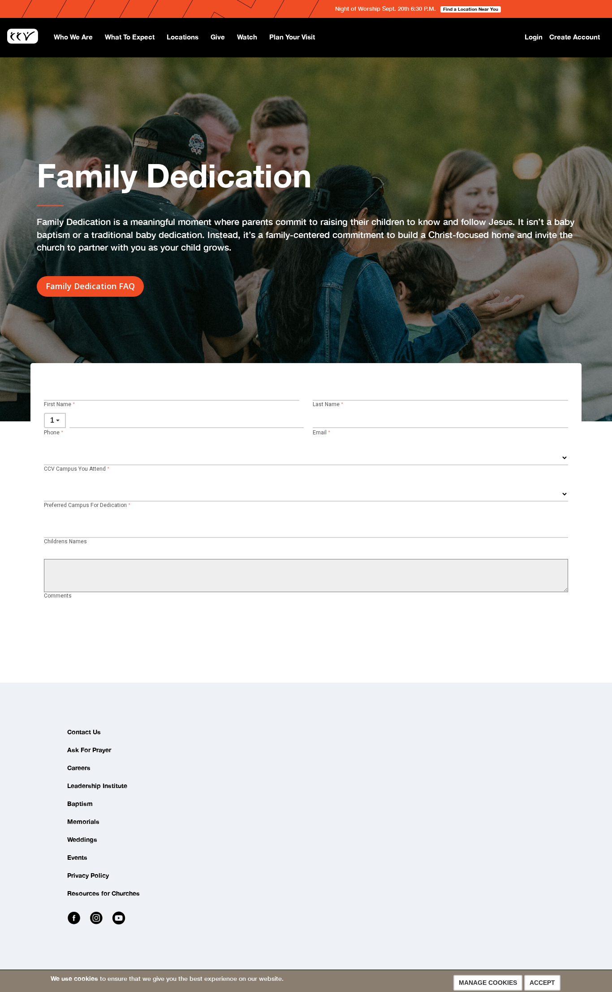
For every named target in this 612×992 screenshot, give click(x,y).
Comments (58, 596)
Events (77, 857)
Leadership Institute (97, 785)
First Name (57, 404)
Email (320, 433)
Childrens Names (65, 542)
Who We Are (73, 37)
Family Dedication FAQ (90, 286)
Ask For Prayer (89, 750)
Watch (247, 37)
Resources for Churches (103, 893)
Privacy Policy (88, 875)
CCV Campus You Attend (75, 469)
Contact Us (84, 732)
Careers (79, 767)
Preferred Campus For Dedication (85, 505)
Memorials (83, 821)
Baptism (80, 803)
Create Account (574, 37)
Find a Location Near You (470, 9)
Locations (182, 37)
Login (534, 37)
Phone (52, 433)
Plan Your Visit (292, 37)
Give (218, 37)
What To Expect (130, 37)
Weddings (82, 839)
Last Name (326, 404)
